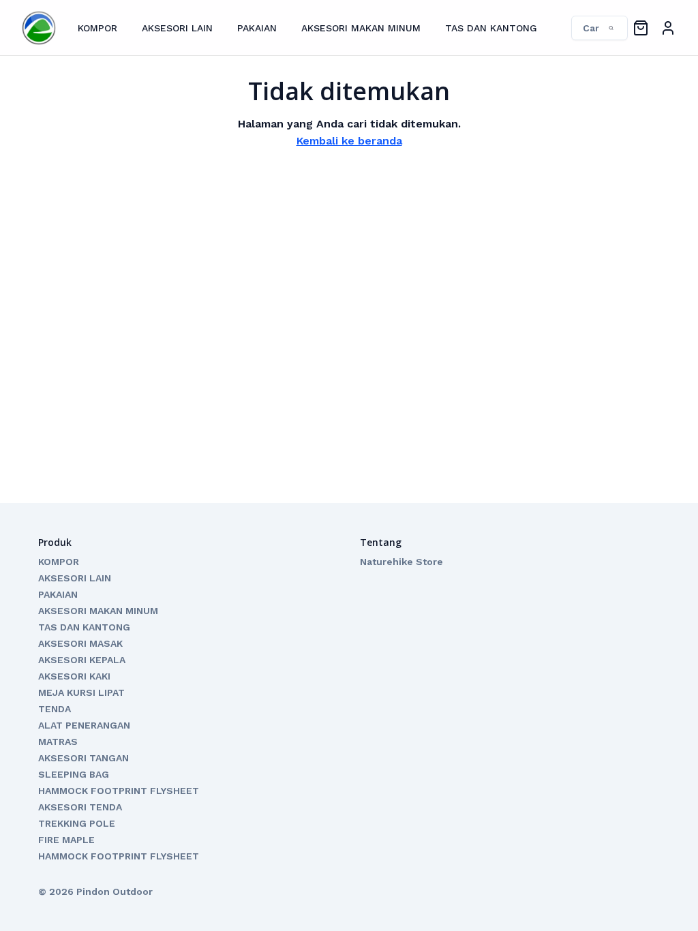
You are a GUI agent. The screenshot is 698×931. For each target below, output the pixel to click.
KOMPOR (97, 27)
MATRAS (58, 741)
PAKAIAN (257, 27)
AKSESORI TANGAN (83, 757)
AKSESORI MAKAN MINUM (361, 27)
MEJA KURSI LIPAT (81, 692)
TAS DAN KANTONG (491, 27)
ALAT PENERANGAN (84, 725)
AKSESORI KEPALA (81, 659)
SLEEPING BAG (73, 774)
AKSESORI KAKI (74, 676)
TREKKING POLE (76, 823)
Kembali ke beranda (349, 140)
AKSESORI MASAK (80, 643)
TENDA (54, 708)
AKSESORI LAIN (177, 27)
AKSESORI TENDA (80, 807)
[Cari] (592, 28)
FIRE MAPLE (66, 839)
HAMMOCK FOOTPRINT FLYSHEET (118, 790)
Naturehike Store (401, 561)
